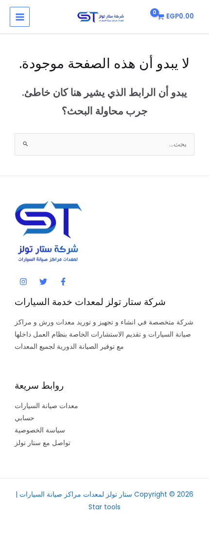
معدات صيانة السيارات (46, 406)
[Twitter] (43, 281)
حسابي (25, 418)
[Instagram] (23, 281)
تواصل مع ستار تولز (42, 443)
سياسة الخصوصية (40, 430)
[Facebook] (63, 281)
